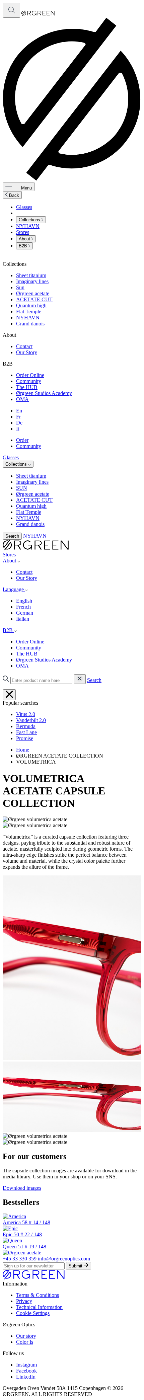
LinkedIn (25, 1377)
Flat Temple (28, 311)
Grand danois (30, 323)
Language (14, 589)
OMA (22, 399)
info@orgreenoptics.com (64, 1258)
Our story (26, 1336)
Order (22, 440)
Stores (22, 232)
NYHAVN (28, 226)
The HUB (27, 387)
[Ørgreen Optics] (34, 1277)
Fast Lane (26, 732)
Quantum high (31, 305)
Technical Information (39, 1307)
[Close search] (9, 694)
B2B (23, 245)
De (19, 422)
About (25, 238)
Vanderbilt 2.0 (31, 720)
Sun (20, 287)
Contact (24, 346)
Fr (18, 416)
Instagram (26, 1365)
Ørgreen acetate (32, 293)
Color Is (24, 1342)
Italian (22, 619)
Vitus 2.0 (25, 714)
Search (12, 536)
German (24, 613)
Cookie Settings (33, 1313)
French (23, 607)
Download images (22, 1188)
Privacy (24, 1301)
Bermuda (25, 726)
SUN (21, 488)
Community (28, 381)
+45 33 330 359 (20, 1258)
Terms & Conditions (37, 1295)
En (19, 410)
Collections (30, 219)
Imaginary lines (32, 281)
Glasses (24, 207)
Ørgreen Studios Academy (44, 393)
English (24, 601)
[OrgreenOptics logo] (36, 548)
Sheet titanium (31, 275)
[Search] (11, 10)
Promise (24, 738)
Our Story (26, 352)
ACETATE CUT (34, 299)
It (17, 429)
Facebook (26, 1371)
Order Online (30, 375)
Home (22, 750)
